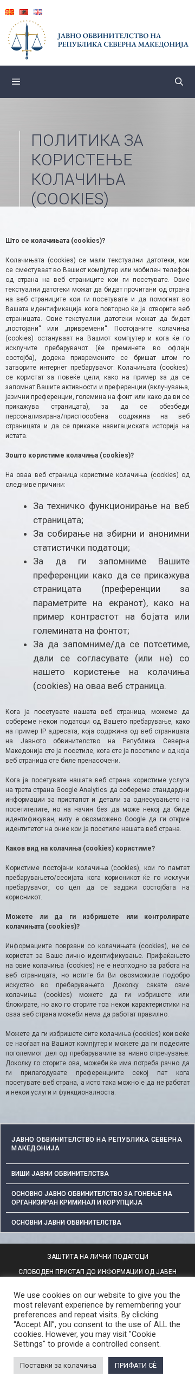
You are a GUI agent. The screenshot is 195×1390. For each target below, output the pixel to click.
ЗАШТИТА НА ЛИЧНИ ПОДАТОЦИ (97, 1256)
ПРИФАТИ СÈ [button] (136, 1365)
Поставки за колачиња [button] (58, 1365)
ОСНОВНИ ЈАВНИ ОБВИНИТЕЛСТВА (66, 1222)
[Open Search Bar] (179, 82)
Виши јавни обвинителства (60, 1173)
